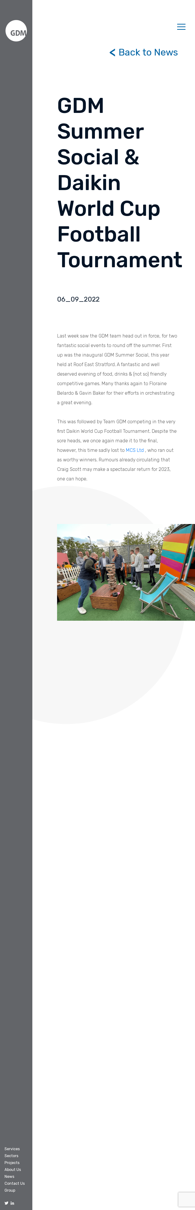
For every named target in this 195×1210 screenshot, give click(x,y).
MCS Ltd (135, 450)
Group (10, 1190)
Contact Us (15, 1183)
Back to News (147, 52)
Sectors (11, 1156)
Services (12, 1149)
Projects (12, 1162)
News (9, 1176)
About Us (13, 1169)
